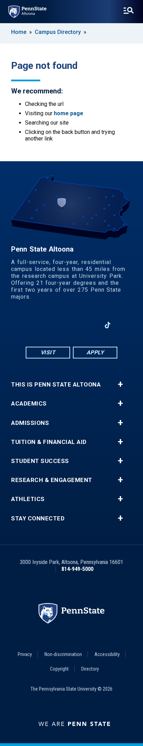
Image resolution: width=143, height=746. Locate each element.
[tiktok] (108, 325)
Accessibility (107, 654)
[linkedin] (89, 325)
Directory (90, 669)
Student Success (40, 461)
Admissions (30, 423)
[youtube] (71, 325)
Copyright (59, 669)
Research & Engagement (51, 480)
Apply (95, 352)
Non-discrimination (63, 654)
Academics (29, 403)
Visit (48, 352)
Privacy (25, 654)
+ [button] (120, 384)
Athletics (28, 499)
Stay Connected (38, 518)
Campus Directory (58, 32)
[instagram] (53, 325)
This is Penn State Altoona (56, 384)
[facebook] (35, 325)
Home (18, 32)
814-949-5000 (77, 569)
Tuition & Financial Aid (49, 442)
